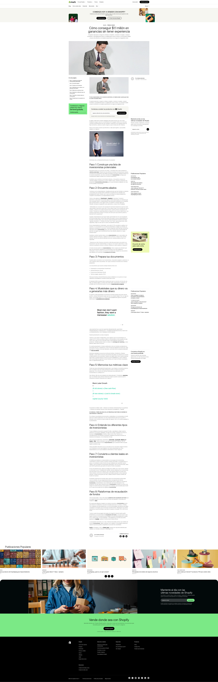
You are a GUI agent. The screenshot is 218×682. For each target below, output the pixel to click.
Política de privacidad (98, 678)
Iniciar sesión (135, 2)
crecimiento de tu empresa (103, 298)
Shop (135, 644)
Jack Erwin (111, 439)
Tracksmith (117, 439)
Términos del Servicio (86, 678)
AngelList (110, 198)
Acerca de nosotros (83, 644)
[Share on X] (123, 536)
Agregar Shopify (135, 361)
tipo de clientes (95, 350)
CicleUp (97, 519)
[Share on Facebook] (121, 536)
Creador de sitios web (83, 669)
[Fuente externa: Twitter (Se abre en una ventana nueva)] (132, 678)
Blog (70, 6)
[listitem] (109, 562)
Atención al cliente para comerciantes (102, 645)
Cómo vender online (77, 6)
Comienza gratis (144, 2)
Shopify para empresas (139, 648)
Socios (80, 652)
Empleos (80, 646)
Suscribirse (190, 600)
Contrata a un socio (101, 650)
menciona (125, 375)
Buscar (146, 6)
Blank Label (106, 527)
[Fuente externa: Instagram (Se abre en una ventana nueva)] (139, 678)
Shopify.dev (118, 644)
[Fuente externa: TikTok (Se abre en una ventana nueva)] (142, 678)
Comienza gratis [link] (121, 113)
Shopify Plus (137, 646)
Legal (80, 656)
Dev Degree (118, 648)
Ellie (95, 441)
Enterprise (101, 2)
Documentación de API (121, 646)
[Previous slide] (106, 576)
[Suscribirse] (148, 129)
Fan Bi (90, 527)
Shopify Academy (101, 652)
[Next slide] (112, 576)
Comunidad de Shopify (102, 654)
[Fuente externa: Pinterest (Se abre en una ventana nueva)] (148, 678)
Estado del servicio (82, 659)
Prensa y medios (82, 650)
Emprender (85, 6)
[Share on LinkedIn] (126, 536)
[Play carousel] (109, 576)
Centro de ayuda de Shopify (103, 648)
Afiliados (80, 654)
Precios (96, 2)
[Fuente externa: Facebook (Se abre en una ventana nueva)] (129, 678)
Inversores (81, 648)
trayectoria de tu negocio (117, 284)
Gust (96, 500)
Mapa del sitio (108, 678)
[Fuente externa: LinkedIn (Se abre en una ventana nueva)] (145, 678)
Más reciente (91, 6)
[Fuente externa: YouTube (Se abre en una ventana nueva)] (136, 678)
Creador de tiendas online (84, 667)
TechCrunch (104, 198)
